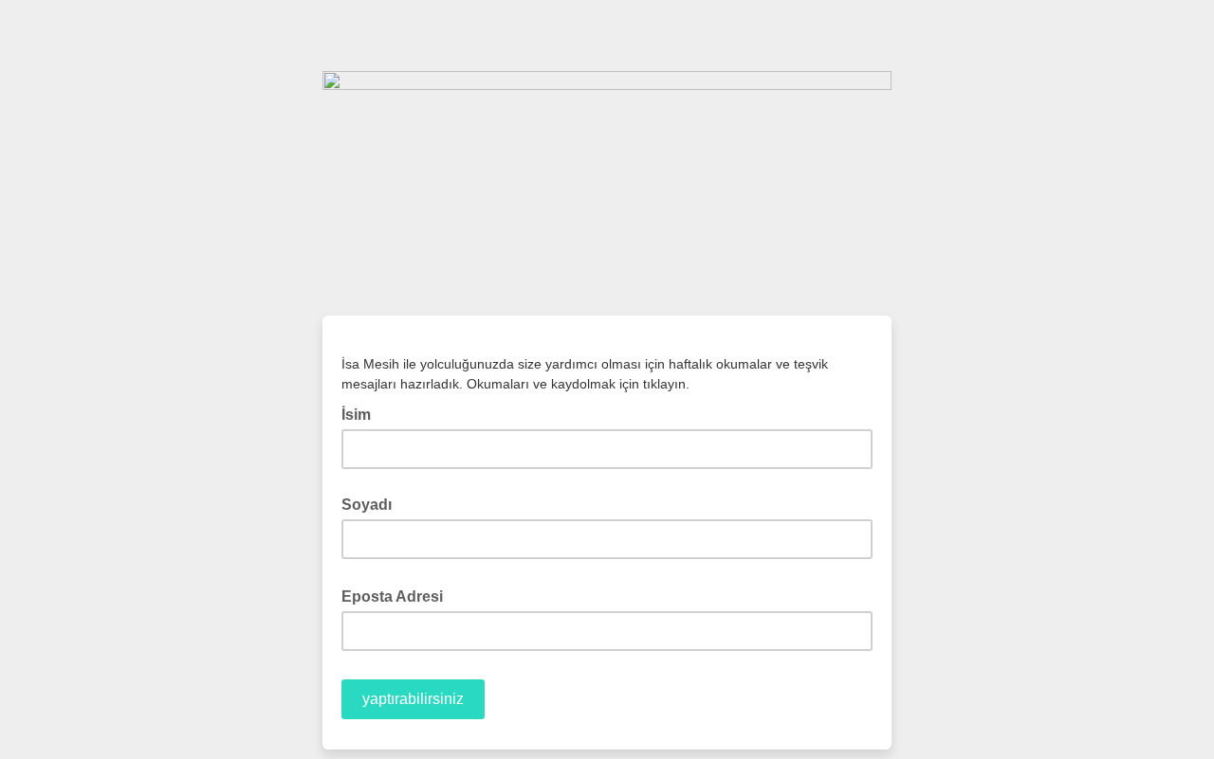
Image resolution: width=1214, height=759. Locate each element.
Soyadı (366, 505)
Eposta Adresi (397, 595)
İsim (361, 413)
